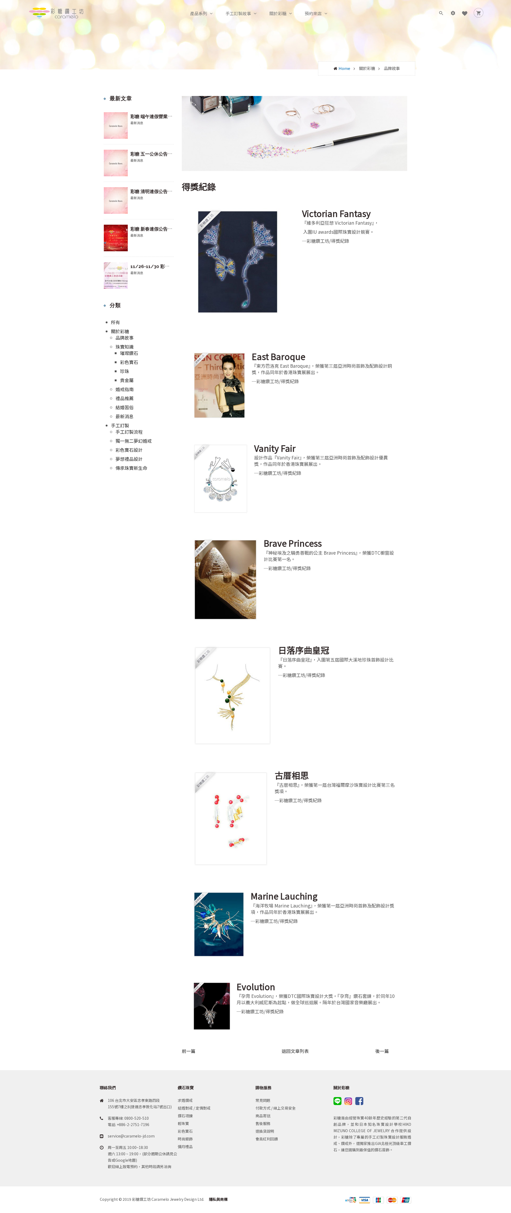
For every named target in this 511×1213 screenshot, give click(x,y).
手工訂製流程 (129, 431)
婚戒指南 (125, 389)
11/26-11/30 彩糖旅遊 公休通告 (163, 266)
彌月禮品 (185, 1146)
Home (344, 68)
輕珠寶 (183, 1123)
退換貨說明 (265, 1131)
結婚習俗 (125, 407)
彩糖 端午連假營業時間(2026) (160, 116)
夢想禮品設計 (129, 458)
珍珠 (124, 371)
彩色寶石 (129, 362)
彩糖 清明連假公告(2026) (156, 191)
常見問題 (263, 1100)
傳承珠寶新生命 (131, 468)
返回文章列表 (295, 1051)
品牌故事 (125, 337)
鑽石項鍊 (185, 1115)
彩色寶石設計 (129, 449)
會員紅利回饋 (267, 1138)
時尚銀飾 (185, 1138)
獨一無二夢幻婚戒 (134, 440)
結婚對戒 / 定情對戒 (194, 1108)
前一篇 (188, 1051)
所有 (115, 322)
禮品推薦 (125, 398)
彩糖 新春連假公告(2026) (156, 229)
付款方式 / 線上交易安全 (276, 1108)
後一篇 (382, 1051)
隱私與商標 (218, 1199)
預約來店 (313, 13)
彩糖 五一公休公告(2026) (156, 154)
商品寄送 (263, 1115)
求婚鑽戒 (185, 1100)
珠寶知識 (125, 346)
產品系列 (198, 13)
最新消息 (125, 416)
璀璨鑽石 (129, 353)
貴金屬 (127, 380)
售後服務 (263, 1123)
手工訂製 (120, 425)
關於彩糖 (277, 13)
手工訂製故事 (238, 13)
